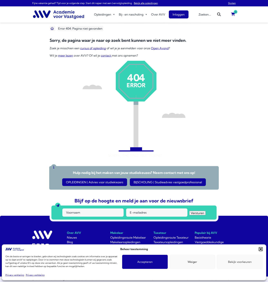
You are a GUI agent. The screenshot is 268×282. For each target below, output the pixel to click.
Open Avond (160, 48)
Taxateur (160, 233)
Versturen (197, 213)
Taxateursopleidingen (168, 242)
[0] (233, 14)
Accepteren (145, 262)
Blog (70, 242)
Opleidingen (102, 14)
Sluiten (232, 3)
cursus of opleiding (93, 48)
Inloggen (179, 14)
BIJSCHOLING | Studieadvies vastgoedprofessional (168, 182)
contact (106, 55)
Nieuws (72, 237)
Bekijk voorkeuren (240, 262)
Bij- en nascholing (131, 14)
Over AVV (158, 14)
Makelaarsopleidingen (125, 242)
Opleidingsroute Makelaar (128, 237)
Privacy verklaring (14, 275)
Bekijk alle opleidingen (146, 3)
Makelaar (116, 233)
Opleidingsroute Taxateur (171, 237)
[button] (261, 249)
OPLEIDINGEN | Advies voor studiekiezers (94, 182)
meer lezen (65, 55)
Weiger (192, 262)
